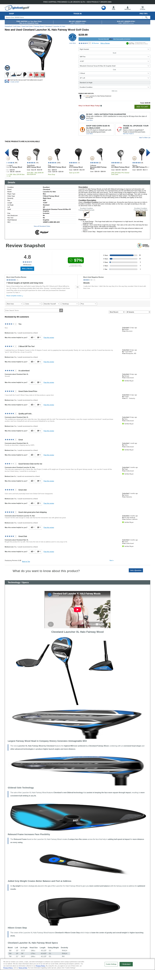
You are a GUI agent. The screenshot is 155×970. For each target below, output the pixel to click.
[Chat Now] (104, 8)
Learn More (89, 120)
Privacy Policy (40, 966)
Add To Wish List (144, 137)
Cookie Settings (111, 964)
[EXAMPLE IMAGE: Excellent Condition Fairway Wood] (86, 217)
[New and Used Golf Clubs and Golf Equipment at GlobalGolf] (17, 10)
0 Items (142, 9)
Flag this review (49, 337)
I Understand (126, 964)
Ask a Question (135, 570)
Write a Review (105, 43)
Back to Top (26, 561)
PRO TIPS (144, 14)
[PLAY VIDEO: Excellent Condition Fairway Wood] (141, 216)
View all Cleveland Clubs (42, 226)
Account (128, 9)
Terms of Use (23, 968)
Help (113, 9)
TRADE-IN (77, 14)
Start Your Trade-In (128, 133)
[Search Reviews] (61, 310)
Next (112, 560)
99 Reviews (95, 43)
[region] (77, 964)
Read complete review (13, 295)
